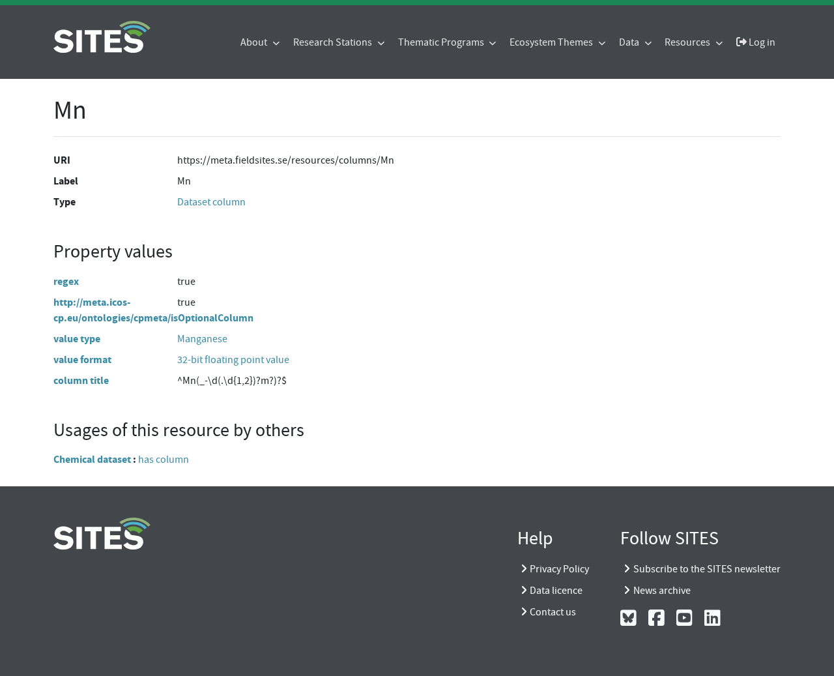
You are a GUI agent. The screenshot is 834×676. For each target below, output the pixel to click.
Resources (688, 42)
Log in (761, 42)
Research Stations (333, 42)
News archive (662, 590)
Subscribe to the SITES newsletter (707, 569)
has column (163, 459)
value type (76, 338)
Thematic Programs (442, 42)
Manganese (202, 338)
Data (630, 42)
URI (61, 160)
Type (64, 202)
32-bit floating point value (233, 359)
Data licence (556, 590)
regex (66, 281)
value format (82, 359)
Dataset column (211, 202)
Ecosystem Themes (552, 42)
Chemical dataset (92, 459)
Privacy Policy (559, 569)
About (254, 42)
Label (65, 181)
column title (81, 380)
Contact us (553, 612)
